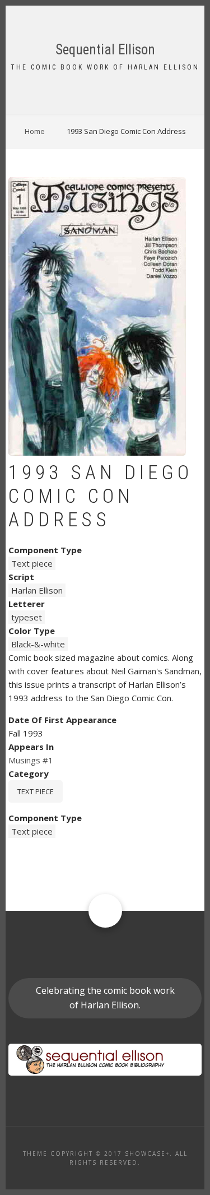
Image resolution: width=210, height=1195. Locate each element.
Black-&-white (38, 644)
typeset (26, 617)
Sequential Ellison (105, 49)
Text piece (32, 563)
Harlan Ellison (37, 590)
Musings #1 (30, 760)
